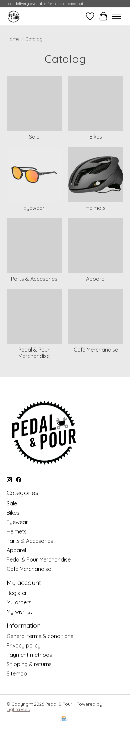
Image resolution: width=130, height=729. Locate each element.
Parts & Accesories (34, 278)
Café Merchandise (96, 349)
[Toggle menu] (116, 16)
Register (17, 593)
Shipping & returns (29, 664)
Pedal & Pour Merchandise (34, 352)
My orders (19, 602)
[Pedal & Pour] (14, 16)
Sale (34, 136)
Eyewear (34, 208)
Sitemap (17, 673)
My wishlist (19, 611)
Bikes (95, 136)
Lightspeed (18, 709)
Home (13, 38)
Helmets (96, 208)
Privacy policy (24, 645)
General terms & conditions (40, 636)
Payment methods (29, 654)
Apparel (95, 278)
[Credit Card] (64, 719)
